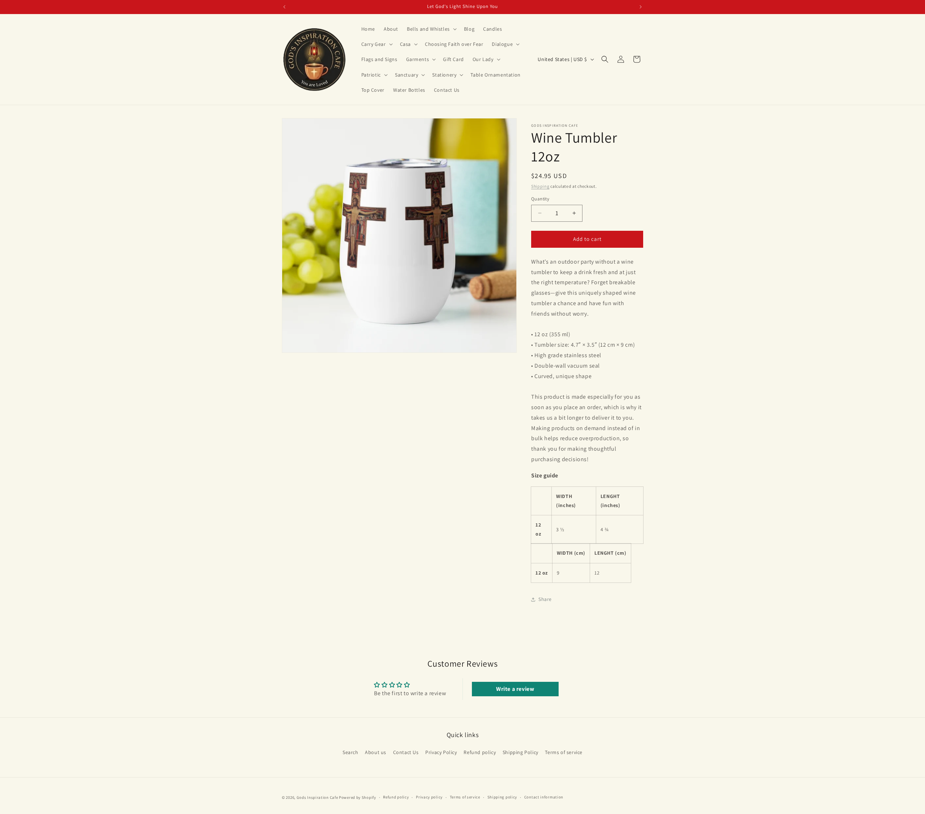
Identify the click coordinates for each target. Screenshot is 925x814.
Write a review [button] (515, 689)
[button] (431, 28)
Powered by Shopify (357, 797)
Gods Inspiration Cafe (317, 797)
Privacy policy (429, 797)
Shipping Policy (520, 752)
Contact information (543, 797)
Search (350, 752)
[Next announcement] (641, 7)
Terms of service (563, 752)
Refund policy (480, 752)
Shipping (540, 186)
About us (375, 752)
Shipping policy (502, 797)
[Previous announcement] (284, 7)
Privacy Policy (441, 752)
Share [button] (545, 599)
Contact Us (406, 752)
